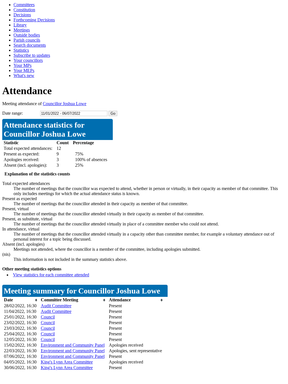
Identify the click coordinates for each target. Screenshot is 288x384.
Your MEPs (24, 70)
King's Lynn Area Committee (67, 362)
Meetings (22, 30)
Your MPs (23, 65)
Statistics (21, 50)
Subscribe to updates (32, 55)
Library (20, 24)
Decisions (22, 14)
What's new (24, 75)
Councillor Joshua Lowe (64, 103)
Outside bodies (27, 35)
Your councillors (28, 60)
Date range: (12, 113)
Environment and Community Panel (73, 345)
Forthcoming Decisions (34, 19)
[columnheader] (21, 300)
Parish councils (27, 40)
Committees (24, 4)
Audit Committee (56, 305)
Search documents (30, 45)
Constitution (24, 9)
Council (48, 317)
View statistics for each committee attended (51, 274)
